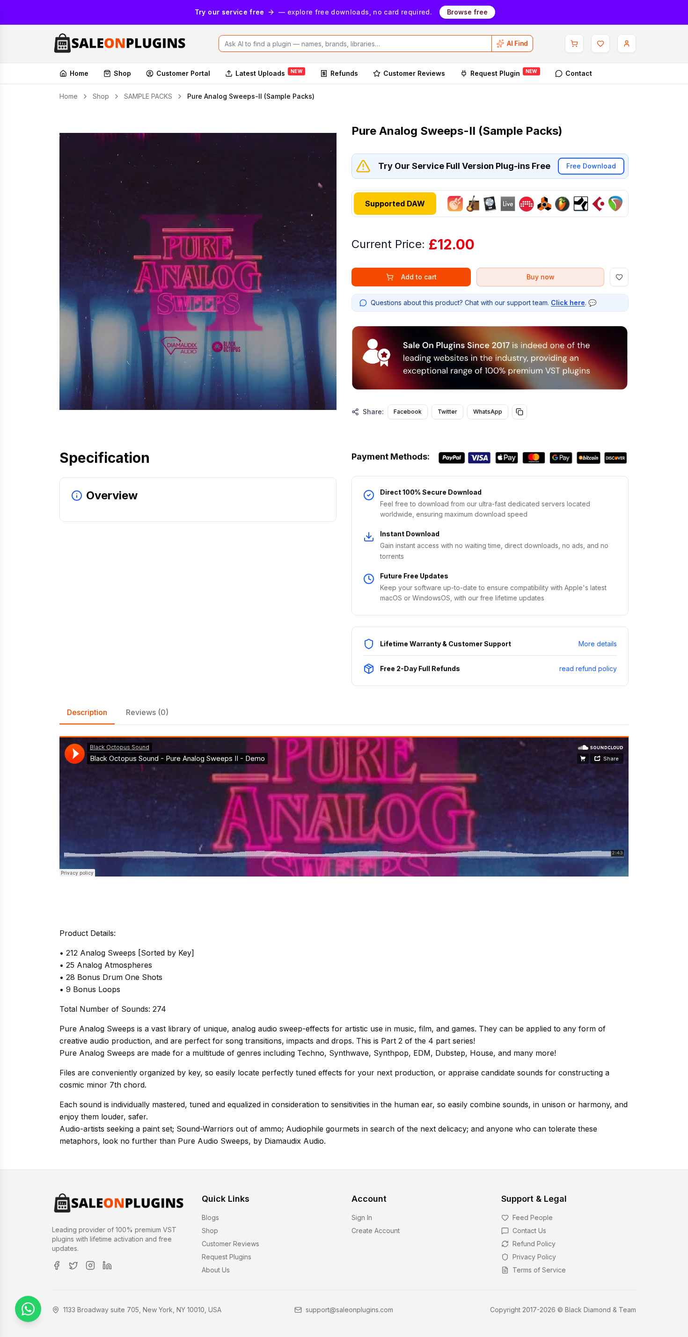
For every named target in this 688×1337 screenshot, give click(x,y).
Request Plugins (226, 1257)
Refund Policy (534, 1244)
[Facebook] (56, 1265)
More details (597, 644)
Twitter (447, 411)
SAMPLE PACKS (148, 96)
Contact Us (529, 1231)
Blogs (210, 1217)
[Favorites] (600, 43)
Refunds (344, 73)
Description (87, 712)
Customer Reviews (414, 73)
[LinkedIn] (107, 1265)
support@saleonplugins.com (349, 1310)
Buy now (541, 277)
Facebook (408, 411)
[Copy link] (519, 411)
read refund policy (588, 668)
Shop (122, 73)
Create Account (375, 1231)
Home (79, 73)
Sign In (361, 1217)
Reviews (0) (147, 712)
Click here (568, 303)
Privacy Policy (534, 1257)
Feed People (532, 1217)
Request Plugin (503, 73)
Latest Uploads (268, 73)
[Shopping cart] (574, 43)
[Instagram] (90, 1265)
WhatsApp (487, 411)
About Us (216, 1270)
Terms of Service (539, 1270)
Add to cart (419, 277)
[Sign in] (626, 43)
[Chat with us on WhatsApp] (28, 1309)
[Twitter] (73, 1265)
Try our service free (229, 12)
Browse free (467, 12)
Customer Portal (183, 73)
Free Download (591, 166)
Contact (578, 73)
